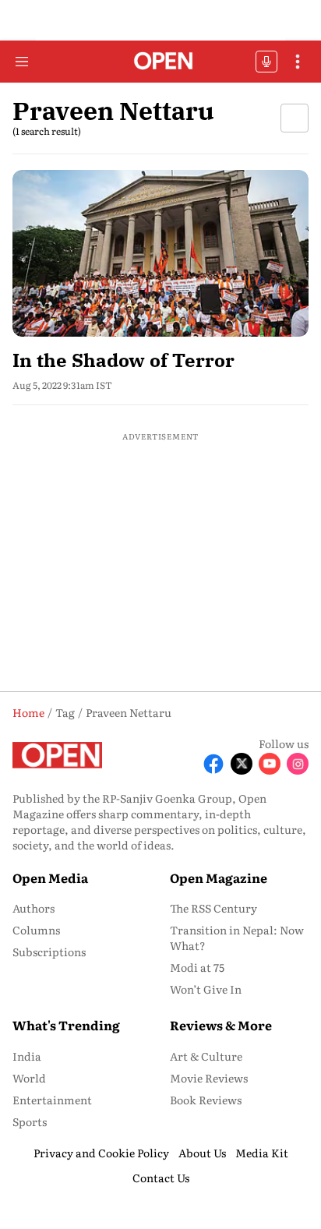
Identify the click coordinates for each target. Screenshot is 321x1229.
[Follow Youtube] (269, 764)
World (29, 1078)
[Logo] (160, 62)
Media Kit (261, 1152)
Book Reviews (206, 1099)
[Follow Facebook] (213, 764)
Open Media (50, 877)
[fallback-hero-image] (160, 253)
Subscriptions (49, 951)
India (26, 1056)
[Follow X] (241, 764)
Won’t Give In (206, 989)
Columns (36, 930)
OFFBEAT (266, 61)
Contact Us (160, 1177)
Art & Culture (206, 1056)
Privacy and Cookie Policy (101, 1152)
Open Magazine (218, 877)
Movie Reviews (209, 1078)
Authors (33, 908)
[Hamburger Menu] (21, 61)
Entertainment (52, 1099)
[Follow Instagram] (298, 764)
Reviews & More (221, 1024)
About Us (202, 1152)
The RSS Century (213, 908)
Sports (29, 1121)
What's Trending (66, 1024)
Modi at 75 (197, 967)
